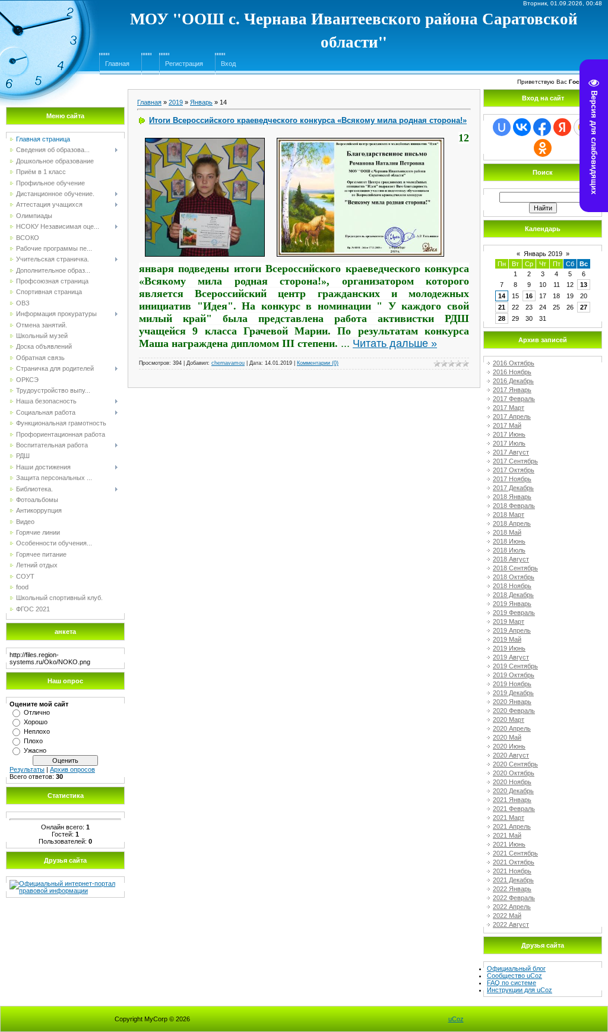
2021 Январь (512, 799)
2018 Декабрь (513, 594)
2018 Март (508, 514)
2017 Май (507, 425)
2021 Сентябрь (515, 853)
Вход (228, 63)
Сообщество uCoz (514, 975)
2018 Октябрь (513, 576)
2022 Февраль (514, 897)
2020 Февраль (514, 710)
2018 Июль (509, 550)
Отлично (37, 712)
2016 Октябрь (513, 363)
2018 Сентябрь (515, 568)
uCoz (456, 1018)
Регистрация (184, 63)
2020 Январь (512, 701)
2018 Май (507, 532)
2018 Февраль (514, 505)
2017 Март (508, 407)
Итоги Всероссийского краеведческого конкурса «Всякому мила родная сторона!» (308, 120)
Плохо (33, 740)
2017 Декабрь (513, 487)
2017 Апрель (512, 416)
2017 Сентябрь (515, 461)
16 (529, 295)
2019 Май (507, 639)
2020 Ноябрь (512, 781)
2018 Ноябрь (512, 585)
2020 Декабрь (513, 790)
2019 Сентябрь (515, 666)
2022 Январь (512, 888)
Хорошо (36, 721)
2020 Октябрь (513, 773)
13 (583, 284)
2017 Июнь (509, 434)
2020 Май (507, 737)
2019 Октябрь (513, 674)
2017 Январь (512, 389)
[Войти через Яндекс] (562, 127)
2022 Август (511, 924)
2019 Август (511, 657)
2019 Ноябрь (512, 683)
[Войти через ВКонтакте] (522, 127)
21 (501, 307)
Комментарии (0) (317, 363)
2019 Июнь (509, 648)
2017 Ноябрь (512, 478)
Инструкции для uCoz (519, 989)
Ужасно (35, 750)
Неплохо (37, 731)
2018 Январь (512, 496)
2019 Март (508, 621)
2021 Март (508, 817)
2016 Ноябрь (512, 371)
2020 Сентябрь (515, 764)
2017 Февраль (514, 398)
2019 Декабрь (513, 692)
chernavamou (228, 363)
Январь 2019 (543, 253)
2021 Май (507, 835)
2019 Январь (512, 603)
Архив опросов (72, 769)
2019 (176, 102)
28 (501, 318)
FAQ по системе (511, 982)
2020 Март (508, 719)
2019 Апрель (512, 630)
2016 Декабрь (513, 380)
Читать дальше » (395, 343)
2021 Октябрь (513, 862)
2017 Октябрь (513, 470)
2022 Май (507, 915)
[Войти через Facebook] (542, 127)
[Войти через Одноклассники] (543, 148)
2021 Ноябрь (512, 871)
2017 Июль (509, 443)
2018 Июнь (509, 541)
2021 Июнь (509, 844)
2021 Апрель (512, 826)
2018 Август (511, 559)
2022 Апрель (512, 906)
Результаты (27, 769)
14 (501, 295)
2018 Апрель (512, 523)
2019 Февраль (514, 612)
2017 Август (511, 452)
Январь (201, 102)
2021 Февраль (514, 808)
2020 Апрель (512, 728)
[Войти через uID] (502, 127)
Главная (117, 63)
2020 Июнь (509, 746)
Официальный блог (516, 968)
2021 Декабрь (513, 879)
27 (583, 307)
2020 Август (511, 755)
